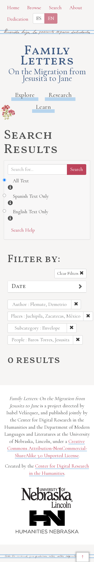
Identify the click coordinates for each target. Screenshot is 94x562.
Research (60, 95)
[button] (47, 286)
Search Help (23, 230)
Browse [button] (34, 8)
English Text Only (30, 212)
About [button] (75, 8)
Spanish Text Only (31, 196)
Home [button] (13, 8)
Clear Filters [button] (68, 273)
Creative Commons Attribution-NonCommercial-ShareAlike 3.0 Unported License (47, 448)
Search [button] (55, 8)
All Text (21, 181)
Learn (43, 107)
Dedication (17, 19)
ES (38, 18)
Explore (25, 95)
